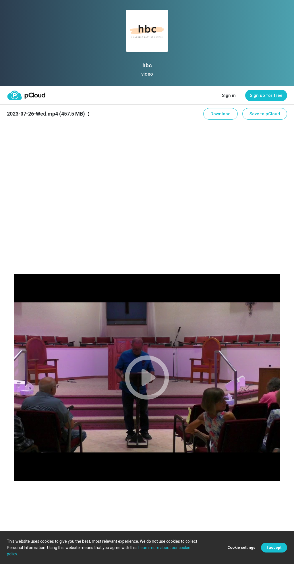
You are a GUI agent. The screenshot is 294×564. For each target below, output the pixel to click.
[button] (147, 377)
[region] (147, 377)
